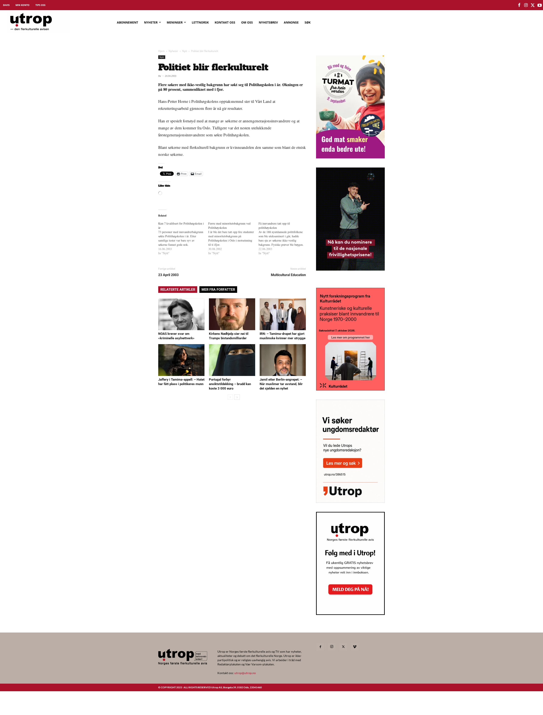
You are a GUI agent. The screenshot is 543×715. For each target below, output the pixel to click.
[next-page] (237, 397)
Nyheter (173, 51)
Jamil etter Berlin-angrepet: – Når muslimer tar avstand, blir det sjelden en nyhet (281, 384)
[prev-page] (230, 397)
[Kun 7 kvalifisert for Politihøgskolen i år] (183, 238)
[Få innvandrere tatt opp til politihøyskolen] (284, 238)
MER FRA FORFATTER (218, 290)
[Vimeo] (354, 647)
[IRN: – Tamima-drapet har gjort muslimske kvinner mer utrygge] (283, 314)
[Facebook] (320, 647)
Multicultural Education (288, 275)
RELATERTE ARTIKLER (177, 290)
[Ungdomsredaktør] (350, 501)
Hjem (161, 51)
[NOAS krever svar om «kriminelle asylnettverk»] (181, 314)
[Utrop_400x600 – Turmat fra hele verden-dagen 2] (350, 157)
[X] (343, 647)
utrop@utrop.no (245, 673)
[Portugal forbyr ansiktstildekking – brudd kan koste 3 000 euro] (232, 360)
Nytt (184, 51)
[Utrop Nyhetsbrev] (350, 613)
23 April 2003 (168, 275)
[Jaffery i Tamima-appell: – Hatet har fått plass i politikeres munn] (181, 360)
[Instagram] (331, 646)
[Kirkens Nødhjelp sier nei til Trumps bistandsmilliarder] (232, 314)
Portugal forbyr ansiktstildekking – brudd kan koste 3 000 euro (230, 384)
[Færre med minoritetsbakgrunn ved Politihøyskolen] (233, 238)
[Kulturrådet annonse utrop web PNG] (350, 389)
